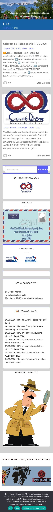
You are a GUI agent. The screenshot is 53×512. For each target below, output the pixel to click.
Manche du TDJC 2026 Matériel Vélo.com (24, 298)
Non (17, 508)
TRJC (31, 48)
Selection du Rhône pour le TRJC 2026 (25, 43)
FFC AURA (16, 48)
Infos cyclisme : (27, 311)
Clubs (6, 127)
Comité (7, 48)
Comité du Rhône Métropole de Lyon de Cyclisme (28, 6)
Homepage (7, 28)
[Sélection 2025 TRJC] (26, 107)
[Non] (49, 501)
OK (10, 508)
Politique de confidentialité (34, 508)
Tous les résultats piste (15, 294)
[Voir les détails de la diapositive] (18, 476)
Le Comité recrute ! (13, 291)
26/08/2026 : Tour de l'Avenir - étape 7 (22, 319)
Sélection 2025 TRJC (17, 119)
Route (24, 48)
